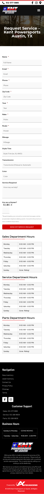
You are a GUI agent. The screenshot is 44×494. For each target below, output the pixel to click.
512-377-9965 (12, 2)
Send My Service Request (22, 227)
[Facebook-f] (32, 2)
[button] (39, 10)
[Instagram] (36, 2)
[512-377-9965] (3, 3)
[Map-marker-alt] (40, 2)
